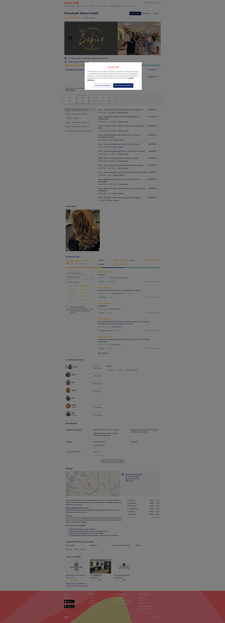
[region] (113, 76)
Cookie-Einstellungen (103, 85)
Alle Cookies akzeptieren (123, 85)
